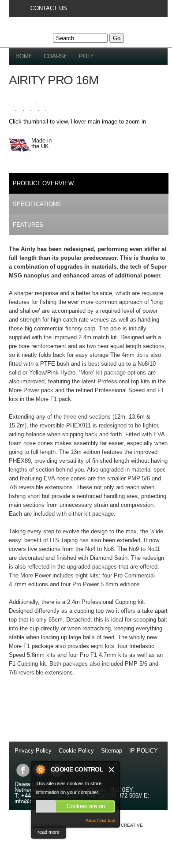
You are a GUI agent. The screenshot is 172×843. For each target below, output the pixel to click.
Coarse (56, 56)
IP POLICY (143, 750)
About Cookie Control (40, 769)
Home (24, 56)
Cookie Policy (76, 750)
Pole (86, 56)
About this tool (100, 820)
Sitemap (111, 750)
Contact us (48, 8)
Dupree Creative (122, 825)
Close (112, 769)
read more (48, 832)
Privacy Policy (34, 750)
